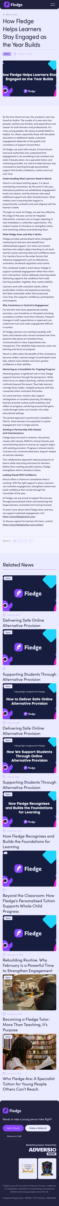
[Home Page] (13, 4)
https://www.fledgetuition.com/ (19, 516)
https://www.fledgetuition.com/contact (23, 524)
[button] (52, 4)
